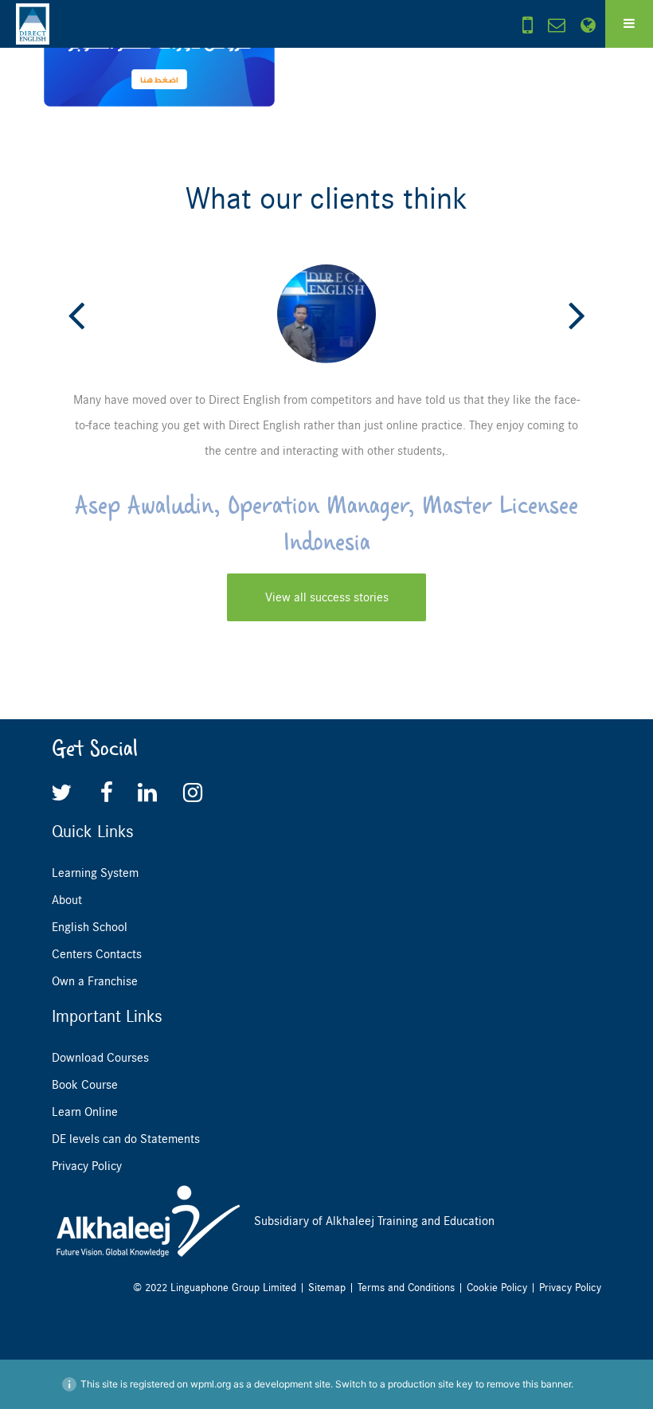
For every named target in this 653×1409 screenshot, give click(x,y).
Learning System (95, 873)
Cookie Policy (497, 1287)
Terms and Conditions (406, 1287)
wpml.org (210, 1384)
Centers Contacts (97, 954)
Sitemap (327, 1287)
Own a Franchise (95, 981)
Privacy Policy (87, 1166)
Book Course (85, 1085)
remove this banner (529, 1384)
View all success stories (327, 597)
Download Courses (100, 1058)
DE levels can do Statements (126, 1139)
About (67, 900)
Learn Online (85, 1112)
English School (89, 927)
